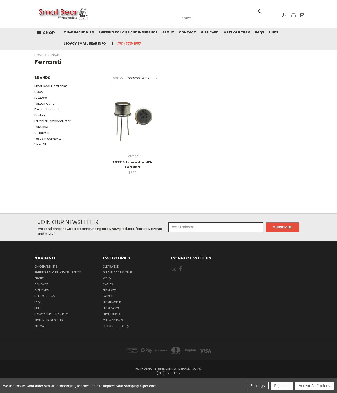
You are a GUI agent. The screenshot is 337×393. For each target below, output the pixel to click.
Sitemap (39, 326)
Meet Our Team (237, 32)
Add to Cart (133, 125)
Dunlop (39, 115)
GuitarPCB (41, 133)
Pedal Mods (111, 308)
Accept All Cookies (314, 385)
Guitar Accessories (118, 272)
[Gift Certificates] (293, 15)
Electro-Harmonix (47, 109)
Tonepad (41, 127)
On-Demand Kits (79, 32)
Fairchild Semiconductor (52, 121)
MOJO (107, 278)
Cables (108, 284)
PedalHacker (112, 302)
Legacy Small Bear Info (85, 43)
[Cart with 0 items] (301, 15)
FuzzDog (40, 97)
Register (56, 320)
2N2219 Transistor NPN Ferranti (132, 164)
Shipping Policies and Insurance (128, 32)
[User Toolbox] (284, 15)
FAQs (259, 32)
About (168, 32)
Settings (258, 385)
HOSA (38, 92)
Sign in (39, 320)
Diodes (107, 296)
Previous (325, 378)
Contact (187, 32)
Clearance (111, 266)
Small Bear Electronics (50, 86)
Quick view (132, 117)
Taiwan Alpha (44, 103)
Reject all (282, 385)
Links (273, 32)
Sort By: (118, 77)
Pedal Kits (110, 290)
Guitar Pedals (113, 320)
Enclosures (111, 314)
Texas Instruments (47, 139)
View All (40, 144)
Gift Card (210, 32)
